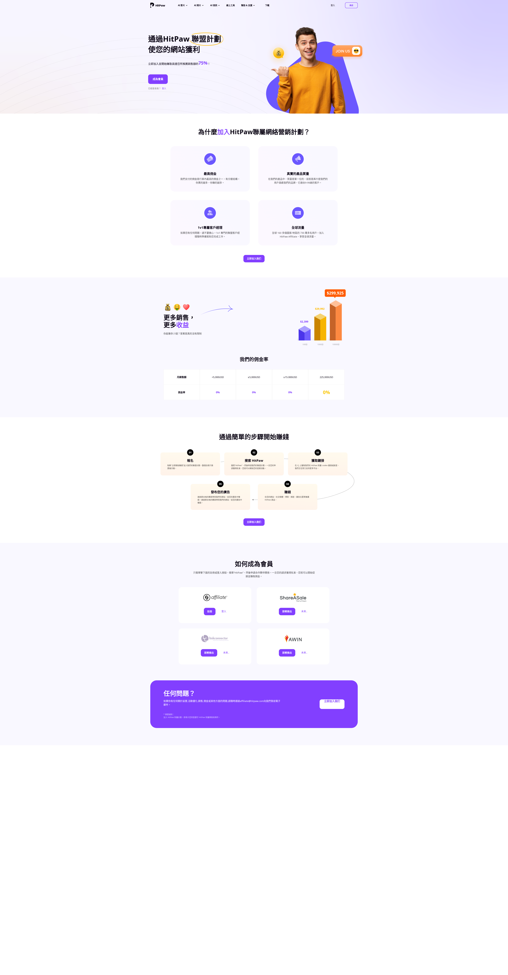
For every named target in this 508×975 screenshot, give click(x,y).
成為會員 (158, 79)
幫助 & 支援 (246, 5)
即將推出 (287, 611)
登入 (164, 88)
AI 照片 (197, 5)
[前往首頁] (157, 5)
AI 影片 (181, 5)
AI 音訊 (213, 5)
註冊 (209, 611)
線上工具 (230, 5)
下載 (267, 5)
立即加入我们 (254, 258)
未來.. (304, 611)
